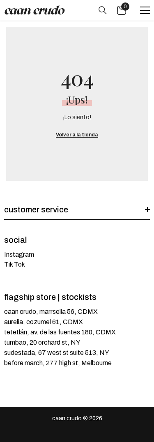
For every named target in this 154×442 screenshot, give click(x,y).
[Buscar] (103, 10)
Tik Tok (14, 264)
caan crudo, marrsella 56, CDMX (51, 311)
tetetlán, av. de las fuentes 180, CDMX (60, 332)
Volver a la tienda (77, 135)
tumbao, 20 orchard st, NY (42, 342)
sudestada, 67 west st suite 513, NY (56, 352)
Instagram (19, 254)
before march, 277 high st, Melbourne (58, 362)
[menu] (145, 10)
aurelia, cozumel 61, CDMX (43, 321)
